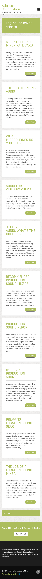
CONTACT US (21, 534)
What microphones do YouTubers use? (19, 140)
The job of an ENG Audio (21, 89)
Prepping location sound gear (19, 423)
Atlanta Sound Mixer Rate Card (19, 43)
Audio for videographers (18, 187)
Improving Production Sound (15, 373)
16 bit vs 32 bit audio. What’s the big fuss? (20, 231)
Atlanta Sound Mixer (11, 7)
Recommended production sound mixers (17, 280)
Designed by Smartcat (10, 574)
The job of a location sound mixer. (19, 470)
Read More (30, 74)
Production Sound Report (17, 325)
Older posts (8, 513)
